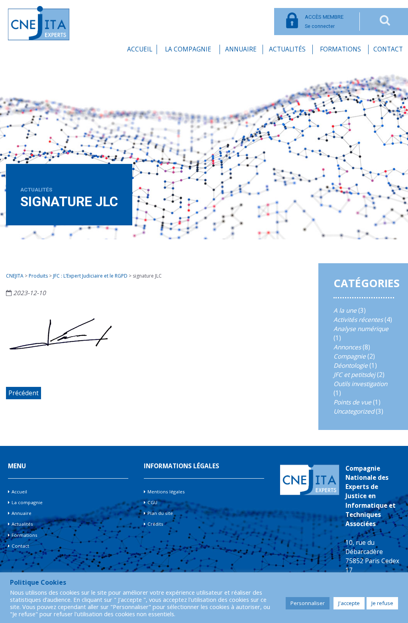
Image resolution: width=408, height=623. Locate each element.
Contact (388, 49)
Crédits (155, 524)
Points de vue (352, 402)
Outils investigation (360, 384)
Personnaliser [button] (307, 603)
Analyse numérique (360, 329)
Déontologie (350, 365)
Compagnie (349, 356)
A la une (345, 310)
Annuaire (241, 49)
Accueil (139, 49)
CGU (152, 502)
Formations (340, 49)
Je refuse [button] (382, 603)
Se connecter (324, 21)
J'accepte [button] (349, 603)
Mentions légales (166, 492)
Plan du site (160, 513)
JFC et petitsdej (354, 375)
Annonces (347, 347)
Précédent (23, 393)
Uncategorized (353, 411)
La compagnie (188, 49)
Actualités (287, 49)
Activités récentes (358, 319)
